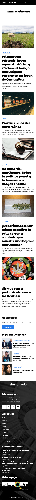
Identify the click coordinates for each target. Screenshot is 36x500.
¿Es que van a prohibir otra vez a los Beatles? (16, 292)
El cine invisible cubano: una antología (14, 469)
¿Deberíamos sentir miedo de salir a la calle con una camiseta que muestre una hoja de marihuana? (18, 235)
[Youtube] (18, 407)
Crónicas (6, 221)
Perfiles (16, 353)
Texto (4, 118)
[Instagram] (8, 407)
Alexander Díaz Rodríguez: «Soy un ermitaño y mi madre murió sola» (23, 358)
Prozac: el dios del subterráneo (16, 125)
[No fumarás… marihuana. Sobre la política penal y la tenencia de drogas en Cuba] (18, 149)
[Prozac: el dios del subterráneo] (18, 103)
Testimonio (6, 52)
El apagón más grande (11, 457)
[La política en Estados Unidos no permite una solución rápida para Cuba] (7, 343)
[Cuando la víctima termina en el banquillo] (7, 369)
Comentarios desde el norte (22, 340)
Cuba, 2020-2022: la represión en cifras (15, 451)
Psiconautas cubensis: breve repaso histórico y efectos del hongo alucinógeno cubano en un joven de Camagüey (17, 67)
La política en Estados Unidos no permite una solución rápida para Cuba (23, 345)
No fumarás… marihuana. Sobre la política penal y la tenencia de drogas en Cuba (16, 176)
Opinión (5, 164)
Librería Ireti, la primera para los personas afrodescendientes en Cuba (17, 463)
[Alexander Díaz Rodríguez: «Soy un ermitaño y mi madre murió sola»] (7, 356)
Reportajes (17, 367)
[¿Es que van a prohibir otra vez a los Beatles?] (18, 268)
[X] (13, 407)
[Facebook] (4, 407)
